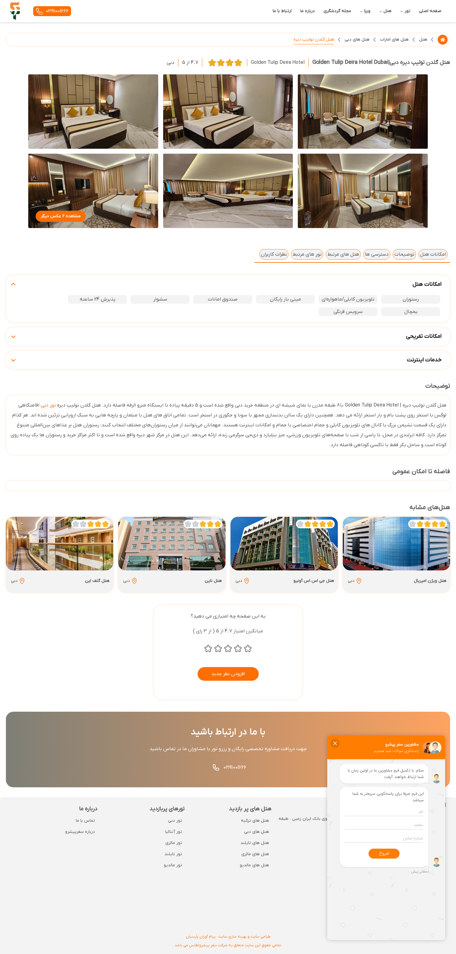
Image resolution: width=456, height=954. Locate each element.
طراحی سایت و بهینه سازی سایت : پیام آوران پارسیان (228, 936)
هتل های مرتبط (343, 254)
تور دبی (48, 405)
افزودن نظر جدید (228, 674)
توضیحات (404, 254)
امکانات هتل (433, 254)
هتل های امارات (394, 39)
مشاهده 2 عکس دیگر (61, 216)
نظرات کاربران (274, 254)
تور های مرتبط (307, 254)
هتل (423, 39)
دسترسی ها (377, 254)
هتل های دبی (357, 39)
